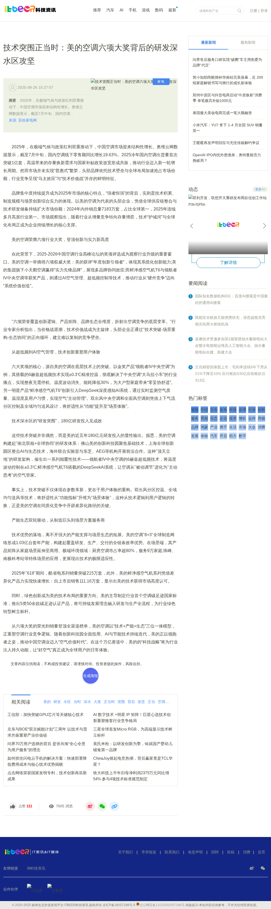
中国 (204, 410)
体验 (204, 436)
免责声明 (195, 852)
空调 (161, 702)
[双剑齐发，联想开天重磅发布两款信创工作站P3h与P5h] (228, 224)
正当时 (109, 702)
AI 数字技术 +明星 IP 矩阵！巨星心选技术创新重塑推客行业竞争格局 (132, 717)
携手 (223, 427)
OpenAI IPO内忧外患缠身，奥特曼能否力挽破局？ (227, 158)
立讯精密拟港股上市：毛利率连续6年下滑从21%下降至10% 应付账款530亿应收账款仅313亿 (231, 373)
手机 (133, 10)
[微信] (262, 868)
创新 (261, 410)
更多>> (260, 189)
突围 (121, 702)
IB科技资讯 (36, 868)
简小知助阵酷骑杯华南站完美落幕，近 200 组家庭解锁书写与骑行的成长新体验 (228, 80)
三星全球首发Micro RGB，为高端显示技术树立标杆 (132, 732)
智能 (194, 410)
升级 (261, 418)
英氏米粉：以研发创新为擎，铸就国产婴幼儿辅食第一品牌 (133, 746)
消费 (261, 427)
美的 (47, 702)
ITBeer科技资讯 (40, 11)
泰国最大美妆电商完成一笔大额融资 (222, 113)
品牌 (194, 427)
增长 (242, 418)
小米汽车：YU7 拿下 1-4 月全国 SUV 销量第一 (228, 128)
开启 (223, 436)
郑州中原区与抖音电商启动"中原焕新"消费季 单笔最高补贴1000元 (227, 98)
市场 (242, 427)
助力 (233, 436)
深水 (87, 702)
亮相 (204, 418)
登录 (264, 10)
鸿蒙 (204, 427)
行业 (252, 410)
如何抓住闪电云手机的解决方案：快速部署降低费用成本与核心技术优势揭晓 (47, 761)
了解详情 (228, 262)
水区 (67, 702)
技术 (171, 702)
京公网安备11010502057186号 (162, 905)
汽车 (110, 10)
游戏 (146, 10)
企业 (223, 418)
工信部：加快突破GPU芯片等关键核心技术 (45, 714)
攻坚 (141, 702)
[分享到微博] (90, 806)
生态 (214, 418)
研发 (57, 702)
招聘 (215, 852)
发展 (194, 436)
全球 (242, 410)
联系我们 (172, 852)
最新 (172, 10)
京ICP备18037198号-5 (119, 905)
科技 (233, 410)
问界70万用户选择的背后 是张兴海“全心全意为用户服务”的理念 (46, 746)
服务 (194, 418)
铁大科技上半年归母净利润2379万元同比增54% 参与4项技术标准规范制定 (131, 776)
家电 (161, 81)
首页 (261, 852)
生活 (233, 427)
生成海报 (90, 676)
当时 (77, 702)
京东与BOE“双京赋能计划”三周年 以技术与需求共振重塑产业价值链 (47, 732)
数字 (242, 436)
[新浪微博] (252, 868)
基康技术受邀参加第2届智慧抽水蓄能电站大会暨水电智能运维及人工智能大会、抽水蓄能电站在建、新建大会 (231, 345)
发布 (223, 410)
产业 (214, 427)
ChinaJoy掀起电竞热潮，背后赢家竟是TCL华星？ (133, 761)
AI (121, 10)
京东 (214, 410)
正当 (151, 702)
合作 (252, 418)
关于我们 (125, 852)
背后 (131, 702)
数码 (159, 10)
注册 (253, 10)
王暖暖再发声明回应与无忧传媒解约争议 (226, 143)
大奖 (97, 702)
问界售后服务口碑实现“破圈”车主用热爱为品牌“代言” (227, 62)
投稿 (230, 852)
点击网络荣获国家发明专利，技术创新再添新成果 (47, 776)
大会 (252, 427)
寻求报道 (148, 852)
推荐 (97, 10)
